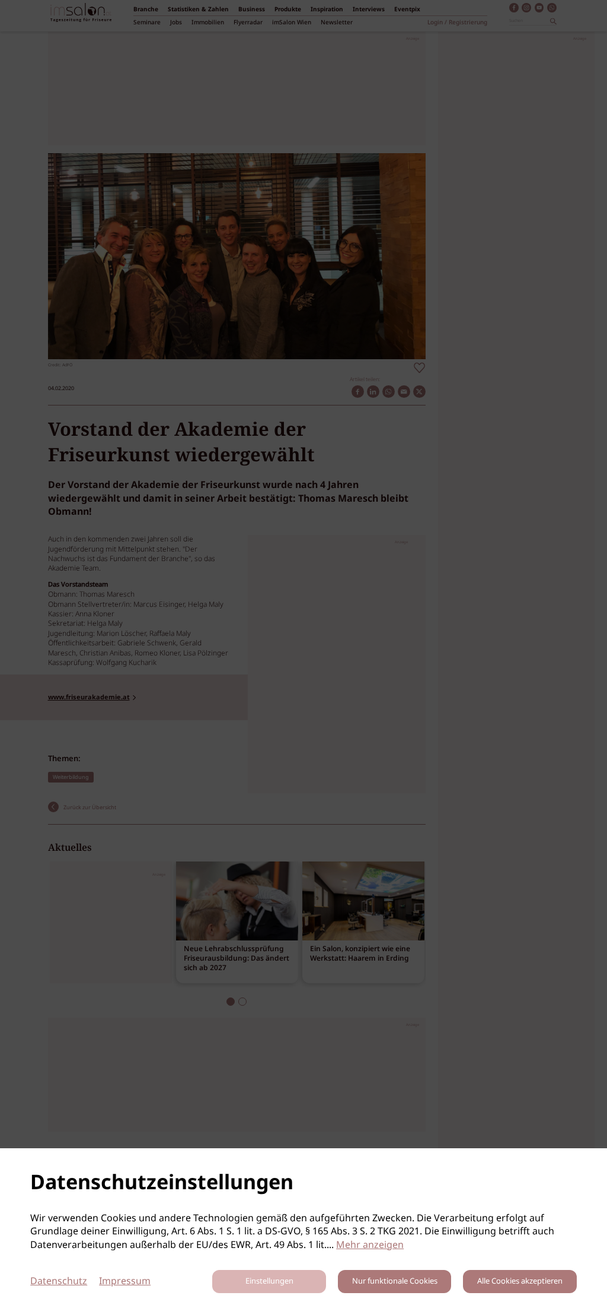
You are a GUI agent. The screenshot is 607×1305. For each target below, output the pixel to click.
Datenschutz (58, 1281)
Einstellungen (269, 1281)
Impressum (125, 1281)
